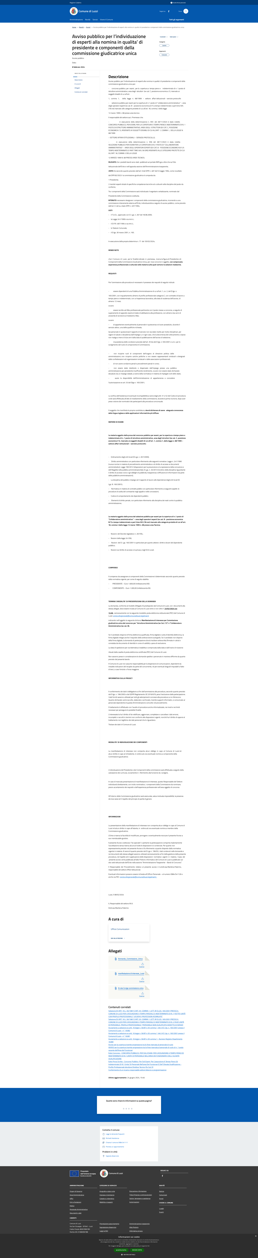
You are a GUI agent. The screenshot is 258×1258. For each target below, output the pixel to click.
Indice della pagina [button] (80, 73)
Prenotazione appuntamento (109, 1223)
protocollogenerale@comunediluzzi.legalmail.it (131, 616)
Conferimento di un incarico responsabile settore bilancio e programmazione (137, 1070)
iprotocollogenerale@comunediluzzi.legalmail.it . (138, 877)
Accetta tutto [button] (121, 1250)
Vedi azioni (173, 37)
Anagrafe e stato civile (107, 1191)
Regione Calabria (75, 2)
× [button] (255, 1236)
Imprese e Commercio (107, 1195)
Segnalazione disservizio (108, 1227)
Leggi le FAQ (104, 1231)
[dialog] (129, 1246)
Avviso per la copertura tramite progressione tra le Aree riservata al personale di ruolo (140, 1044)
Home (74, 27)
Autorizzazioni (134, 1202)
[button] (129, 1255)
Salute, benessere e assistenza (139, 1198)
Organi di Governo (76, 1191)
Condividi (163, 37)
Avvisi (88, 27)
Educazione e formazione (137, 1191)
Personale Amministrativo (79, 1209)
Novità (81, 27)
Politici (72, 1206)
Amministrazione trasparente (139, 1223)
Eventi (161, 1212)
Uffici (71, 1198)
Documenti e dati (75, 1213)
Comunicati (163, 1195)
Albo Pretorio (133, 1227)
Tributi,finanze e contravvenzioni (140, 1195)
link (148, 1246)
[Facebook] (168, 11)
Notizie (161, 1191)
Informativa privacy (136, 1231)
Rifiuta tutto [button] (137, 1250)
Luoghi (161, 1208)
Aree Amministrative (77, 1195)
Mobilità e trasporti (106, 1202)
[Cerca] (185, 11)
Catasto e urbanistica (107, 1198)
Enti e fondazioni (75, 1202)
